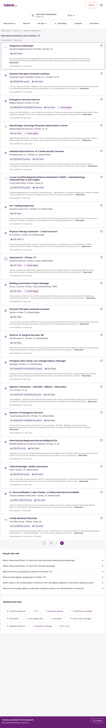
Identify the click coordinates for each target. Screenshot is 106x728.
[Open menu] (101, 5)
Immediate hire (36, 618)
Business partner (55, 611)
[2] (62, 543)
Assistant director (17, 626)
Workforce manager (83, 611)
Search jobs (5, 31)
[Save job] (101, 46)
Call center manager (82, 618)
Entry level (14, 618)
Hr (37, 611)
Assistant (58, 618)
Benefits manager (44, 626)
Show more (13, 63)
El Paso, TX (17, 31)
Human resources (17, 611)
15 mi (70, 15)
